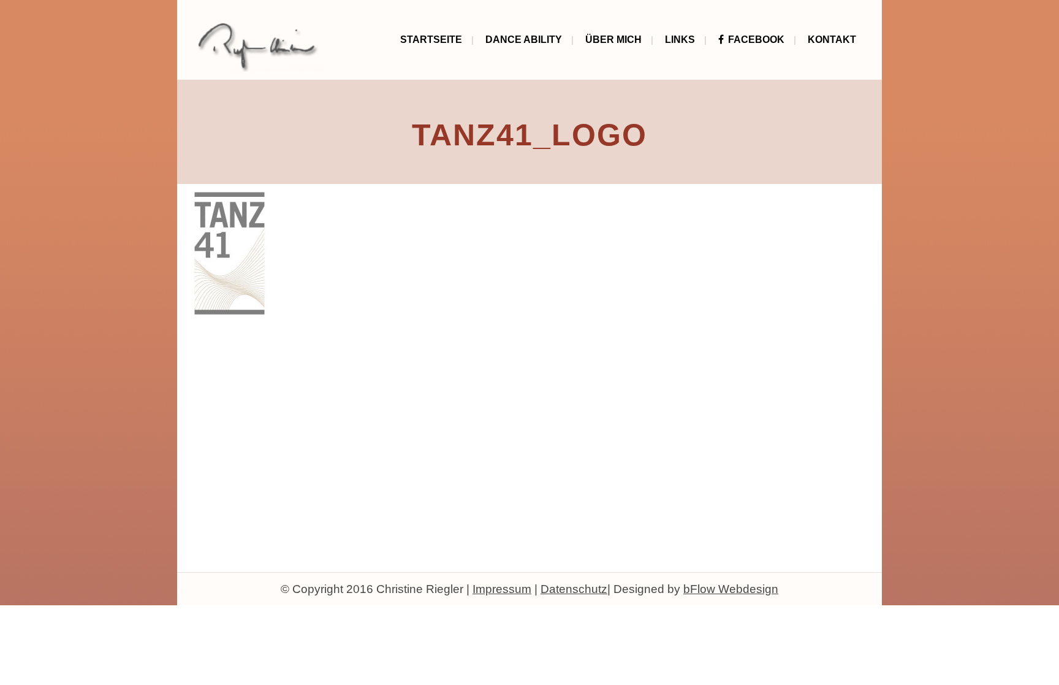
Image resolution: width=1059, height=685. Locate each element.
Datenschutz (574, 589)
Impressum (502, 589)
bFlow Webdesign (730, 589)
